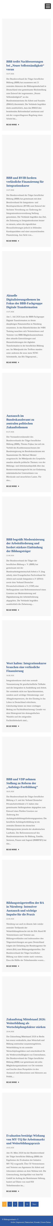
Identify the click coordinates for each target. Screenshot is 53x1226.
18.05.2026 (10, 791)
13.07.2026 (10, 190)
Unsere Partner (46, 1222)
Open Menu (48, 6)
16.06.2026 (10, 675)
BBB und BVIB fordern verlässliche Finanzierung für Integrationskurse (25, 181)
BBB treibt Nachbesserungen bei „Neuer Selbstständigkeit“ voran (25, 65)
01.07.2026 (10, 432)
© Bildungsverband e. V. (10, 1219)
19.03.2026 (10, 1148)
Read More (11, 125)
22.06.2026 (10, 555)
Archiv (13, 1222)
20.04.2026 (10, 1031)
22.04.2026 (10, 919)
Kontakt (37, 1222)
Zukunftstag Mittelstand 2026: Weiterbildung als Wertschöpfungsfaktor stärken (26, 1023)
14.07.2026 (10, 74)
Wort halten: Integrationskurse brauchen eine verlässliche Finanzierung (26, 667)
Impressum (20, 1222)
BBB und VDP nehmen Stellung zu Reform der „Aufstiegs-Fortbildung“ (22, 783)
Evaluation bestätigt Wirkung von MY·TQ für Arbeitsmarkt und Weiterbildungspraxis (25, 1139)
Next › (35, 1204)
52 (27, 1204)
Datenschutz (29, 1222)
